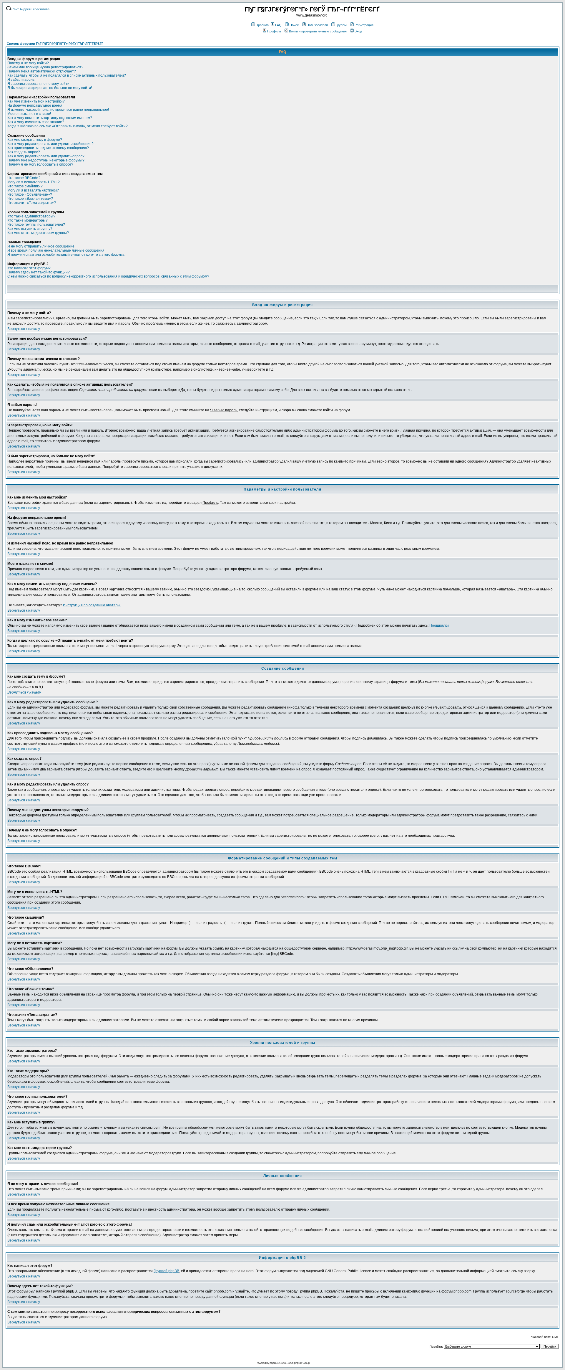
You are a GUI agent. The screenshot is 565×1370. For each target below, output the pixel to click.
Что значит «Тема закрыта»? (31, 203)
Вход (358, 31)
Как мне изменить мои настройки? (36, 101)
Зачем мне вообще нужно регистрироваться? (45, 67)
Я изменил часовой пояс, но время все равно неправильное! (58, 110)
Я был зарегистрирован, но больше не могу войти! (49, 88)
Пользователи (317, 25)
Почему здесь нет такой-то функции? (38, 272)
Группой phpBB (166, 1271)
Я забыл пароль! (21, 79)
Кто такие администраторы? (31, 216)
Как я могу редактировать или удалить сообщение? (50, 144)
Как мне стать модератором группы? (38, 233)
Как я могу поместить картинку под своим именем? (49, 118)
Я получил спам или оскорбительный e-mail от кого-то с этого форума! (66, 254)
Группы (341, 25)
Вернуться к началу (23, 329)
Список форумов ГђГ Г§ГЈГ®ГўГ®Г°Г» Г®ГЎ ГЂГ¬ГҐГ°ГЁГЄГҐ (55, 43)
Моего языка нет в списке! (29, 114)
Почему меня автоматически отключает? (41, 71)
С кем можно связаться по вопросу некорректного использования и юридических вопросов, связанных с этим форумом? (108, 276)
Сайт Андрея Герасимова (30, 9)
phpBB (273, 1362)
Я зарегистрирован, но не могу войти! (38, 84)
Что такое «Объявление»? (29, 194)
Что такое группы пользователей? (36, 224)
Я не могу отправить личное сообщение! (41, 246)
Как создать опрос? (23, 152)
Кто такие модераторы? (27, 220)
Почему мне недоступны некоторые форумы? (45, 160)
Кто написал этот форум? (29, 268)
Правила (262, 25)
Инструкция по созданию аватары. (92, 605)
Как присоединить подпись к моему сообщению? (48, 148)
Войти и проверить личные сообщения (318, 31)
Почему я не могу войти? (28, 63)
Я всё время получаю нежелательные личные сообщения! (56, 250)
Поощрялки (439, 625)
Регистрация (364, 25)
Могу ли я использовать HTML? (33, 182)
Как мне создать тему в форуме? (34, 140)
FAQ (278, 25)
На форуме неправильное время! (35, 105)
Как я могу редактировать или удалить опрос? (45, 156)
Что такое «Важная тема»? (30, 199)
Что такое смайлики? (25, 186)
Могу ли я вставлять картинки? (33, 190)
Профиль (274, 31)
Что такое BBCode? (23, 178)
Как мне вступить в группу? (29, 229)
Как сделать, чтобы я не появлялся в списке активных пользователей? (66, 75)
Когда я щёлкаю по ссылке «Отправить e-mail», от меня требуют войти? (67, 126)
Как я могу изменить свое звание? (35, 122)
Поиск (294, 25)
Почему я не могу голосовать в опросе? (40, 164)
